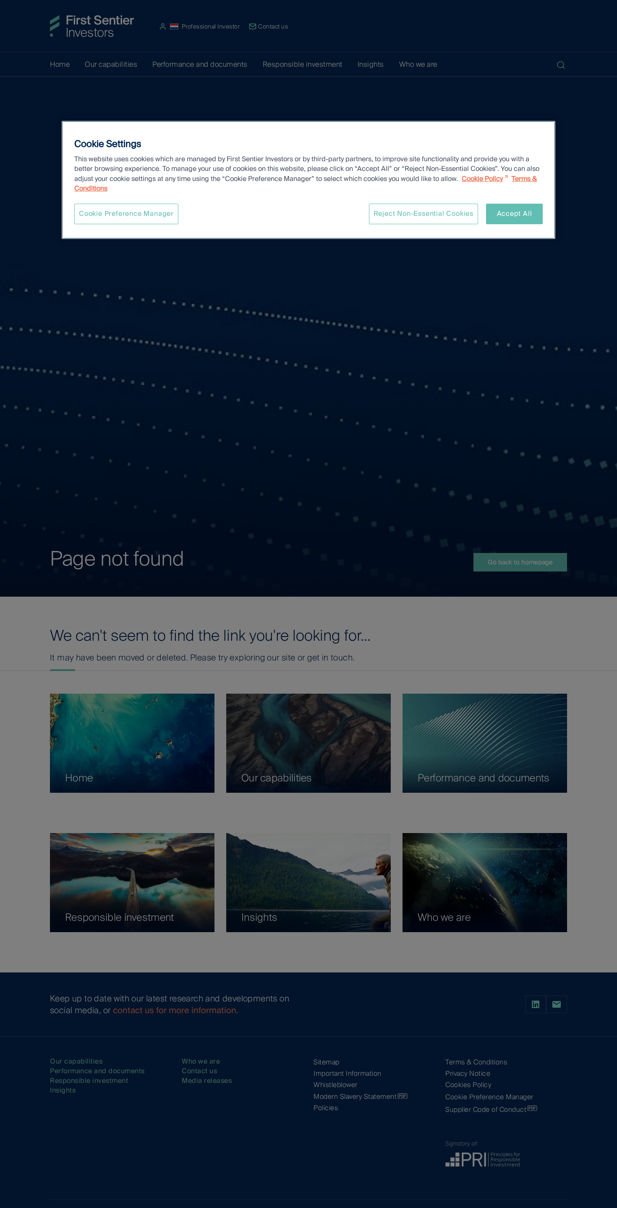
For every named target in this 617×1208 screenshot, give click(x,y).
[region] (308, 180)
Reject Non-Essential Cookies (423, 213)
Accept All (514, 213)
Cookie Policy (482, 178)
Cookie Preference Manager (126, 213)
